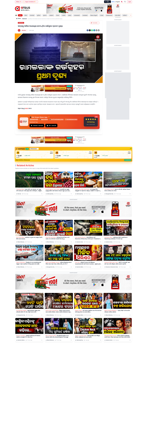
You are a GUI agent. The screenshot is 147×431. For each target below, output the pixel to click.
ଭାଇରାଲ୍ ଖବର (109, 15)
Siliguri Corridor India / (81, 335)
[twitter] (90, 30)
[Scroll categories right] (130, 15)
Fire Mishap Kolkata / (21, 310)
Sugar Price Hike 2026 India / (82, 189)
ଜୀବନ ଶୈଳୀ (117, 15)
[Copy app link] (99, 30)
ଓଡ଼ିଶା (25, 15)
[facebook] (88, 30)
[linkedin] (94, 30)
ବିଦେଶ (57, 15)
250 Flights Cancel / (109, 189)
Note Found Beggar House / (53, 262)
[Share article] (42, 194)
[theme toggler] (122, 1)
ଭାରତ (20, 15)
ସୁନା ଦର (44, 15)
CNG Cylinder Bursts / (80, 237)
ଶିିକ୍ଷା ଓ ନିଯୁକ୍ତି (93, 15)
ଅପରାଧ (101, 15)
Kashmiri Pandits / (21, 335)
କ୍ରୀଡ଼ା (69, 15)
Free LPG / (77, 262)
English (118, 2)
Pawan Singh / (78, 310)
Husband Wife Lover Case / (111, 262)
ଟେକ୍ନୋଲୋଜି (77, 15)
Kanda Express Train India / (53, 189)
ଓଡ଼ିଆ (113, 2)
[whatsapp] (92, 30)
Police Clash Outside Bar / (52, 310)
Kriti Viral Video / (20, 237)
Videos (18, 1)
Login (129, 1)
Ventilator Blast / (108, 237)
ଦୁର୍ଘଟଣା (38, 15)
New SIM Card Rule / (51, 237)
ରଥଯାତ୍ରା (32, 15)
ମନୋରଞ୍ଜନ (85, 15)
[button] (34, 154)
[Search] (125, 1)
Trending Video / (20, 189)
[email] (96, 30)
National (24, 18)
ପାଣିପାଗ (125, 15)
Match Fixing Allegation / (110, 310)
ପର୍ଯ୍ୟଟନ (51, 15)
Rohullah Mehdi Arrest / (110, 335)
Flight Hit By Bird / (21, 262)
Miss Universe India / (51, 335)
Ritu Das (24, 30)
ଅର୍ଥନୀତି (63, 15)
